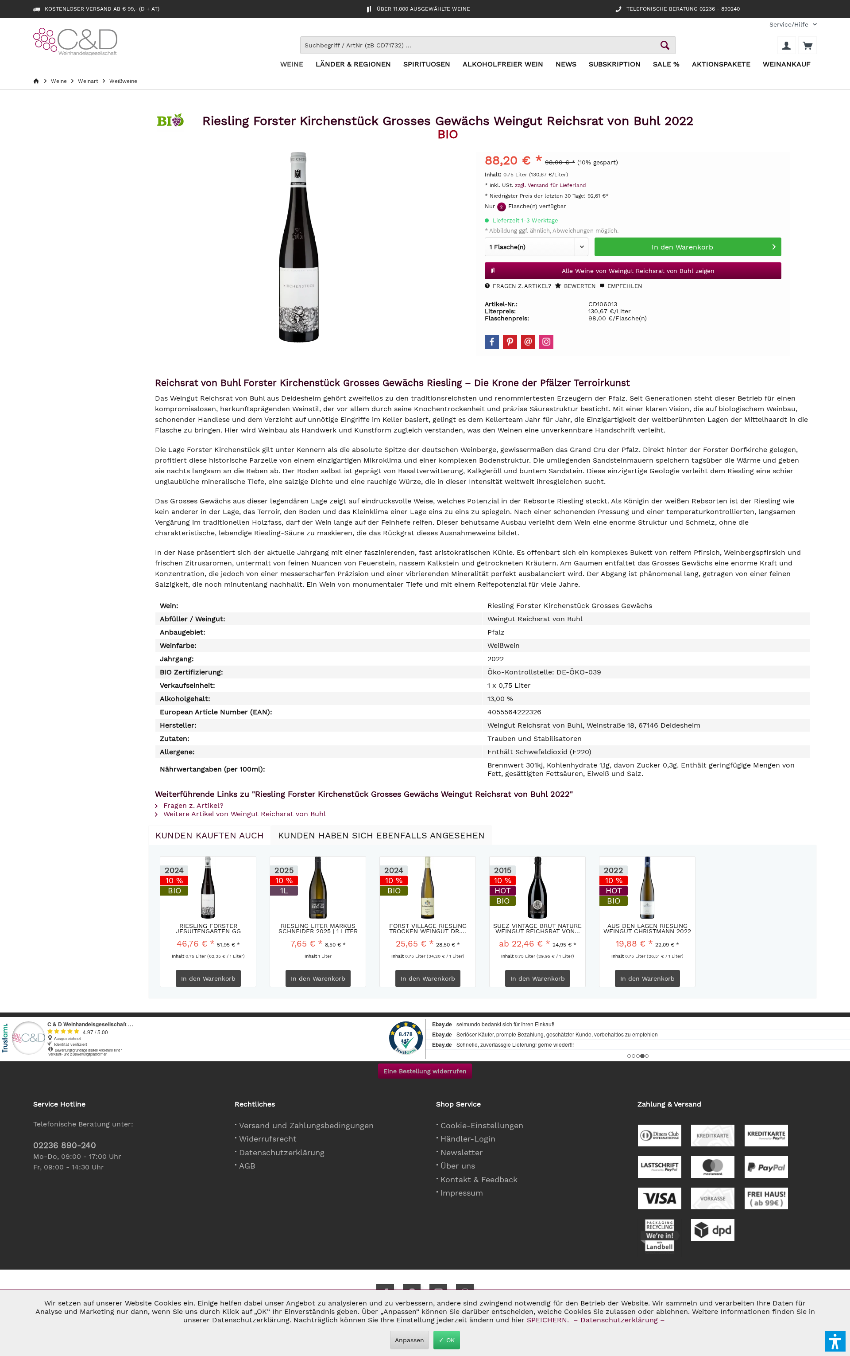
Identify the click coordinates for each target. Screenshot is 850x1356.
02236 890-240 (64, 1145)
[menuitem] (790, 24)
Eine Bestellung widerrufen (425, 1071)
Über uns (457, 1165)
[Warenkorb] (807, 45)
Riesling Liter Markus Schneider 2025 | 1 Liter (318, 928)
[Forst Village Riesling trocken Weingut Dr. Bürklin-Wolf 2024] (427, 888)
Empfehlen (624, 286)
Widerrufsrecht (268, 1138)
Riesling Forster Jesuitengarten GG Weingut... (208, 928)
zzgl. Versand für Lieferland (550, 185)
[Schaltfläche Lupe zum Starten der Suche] (665, 45)
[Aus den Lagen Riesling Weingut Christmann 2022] (647, 888)
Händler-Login (467, 1138)
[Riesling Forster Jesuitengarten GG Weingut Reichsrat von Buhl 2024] (208, 888)
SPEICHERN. (549, 1320)
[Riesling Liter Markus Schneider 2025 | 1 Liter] (318, 888)
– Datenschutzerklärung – (619, 1320)
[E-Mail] (528, 342)
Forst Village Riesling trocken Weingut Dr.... (428, 928)
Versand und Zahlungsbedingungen (306, 1125)
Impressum (461, 1192)
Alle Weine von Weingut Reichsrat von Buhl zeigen (638, 270)
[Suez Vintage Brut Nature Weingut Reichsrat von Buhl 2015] (537, 888)
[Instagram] (546, 342)
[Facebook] (492, 342)
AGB (247, 1165)
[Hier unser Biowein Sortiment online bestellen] (170, 123)
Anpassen (409, 1340)
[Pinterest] (510, 342)
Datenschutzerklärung (282, 1152)
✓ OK (447, 1340)
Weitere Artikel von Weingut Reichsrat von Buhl (243, 814)
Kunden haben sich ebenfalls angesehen (381, 835)
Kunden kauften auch (209, 835)
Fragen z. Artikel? (521, 286)
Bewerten (579, 286)
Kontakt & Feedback (479, 1179)
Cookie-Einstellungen (481, 1125)
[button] (835, 1341)
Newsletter (461, 1152)
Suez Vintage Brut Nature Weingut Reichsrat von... (537, 928)
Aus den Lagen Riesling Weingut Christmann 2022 (647, 928)
